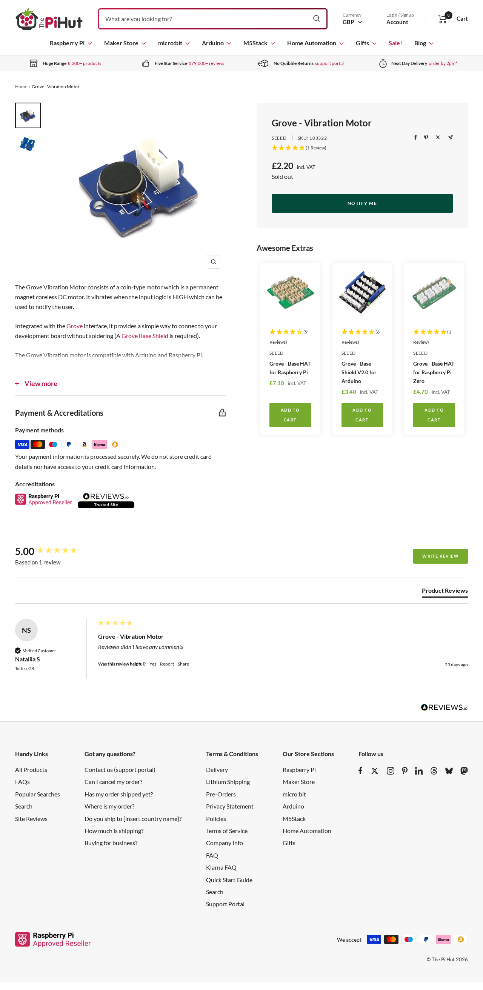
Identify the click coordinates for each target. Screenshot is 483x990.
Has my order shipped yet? (119, 794)
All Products (31, 769)
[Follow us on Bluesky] (449, 771)
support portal (329, 63)
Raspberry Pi (67, 42)
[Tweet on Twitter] (438, 137)
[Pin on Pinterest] (426, 137)
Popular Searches (37, 794)
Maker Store (121, 42)
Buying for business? (111, 842)
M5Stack (255, 42)
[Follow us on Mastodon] (464, 771)
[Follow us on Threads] (434, 771)
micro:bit (170, 42)
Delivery (217, 769)
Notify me (362, 203)
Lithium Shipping (228, 781)
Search (23, 806)
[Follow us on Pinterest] (405, 771)
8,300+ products (84, 63)
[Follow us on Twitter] (374, 770)
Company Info (224, 842)
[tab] (445, 592)
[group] (54, 551)
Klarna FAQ (221, 867)
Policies (216, 818)
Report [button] (167, 664)
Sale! (395, 42)
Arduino (213, 42)
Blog (420, 42)
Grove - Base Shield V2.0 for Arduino (359, 372)
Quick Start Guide (229, 879)
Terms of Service (227, 830)
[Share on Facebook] (415, 137)
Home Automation (311, 42)
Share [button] (183, 664)
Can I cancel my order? (113, 781)
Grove (74, 325)
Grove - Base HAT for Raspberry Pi (290, 367)
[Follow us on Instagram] (390, 771)
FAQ (212, 855)
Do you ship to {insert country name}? (133, 818)
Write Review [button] (440, 555)
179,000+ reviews (206, 63)
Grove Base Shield (145, 335)
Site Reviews (31, 818)
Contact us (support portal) (120, 769)
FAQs (22, 781)
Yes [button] (152, 664)
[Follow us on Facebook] (360, 771)
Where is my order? (109, 806)
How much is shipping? (114, 830)
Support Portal (225, 903)
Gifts (362, 42)
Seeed (279, 138)
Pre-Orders (221, 794)
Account (397, 21)
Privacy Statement (230, 806)
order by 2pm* (443, 63)
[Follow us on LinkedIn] (419, 771)
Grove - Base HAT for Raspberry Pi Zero (433, 372)
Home (21, 86)
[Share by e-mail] (450, 137)
